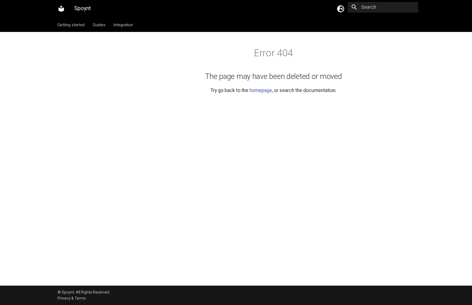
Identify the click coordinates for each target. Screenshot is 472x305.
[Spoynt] (61, 9)
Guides (99, 24)
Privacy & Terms (72, 298)
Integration (123, 24)
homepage (260, 90)
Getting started (71, 24)
